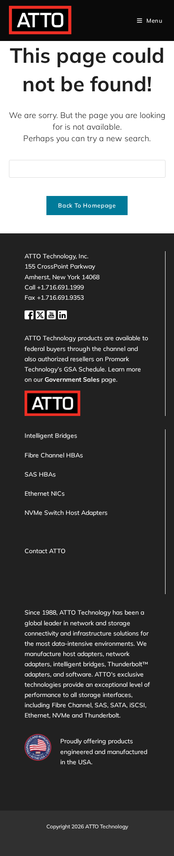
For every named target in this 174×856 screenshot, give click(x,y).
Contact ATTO (45, 551)
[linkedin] (62, 314)
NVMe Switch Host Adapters (66, 513)
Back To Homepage (87, 205)
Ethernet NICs (45, 493)
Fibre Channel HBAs (54, 455)
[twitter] (41, 314)
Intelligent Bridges (51, 436)
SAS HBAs (40, 474)
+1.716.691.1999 (60, 287)
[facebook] (30, 314)
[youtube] (52, 314)
